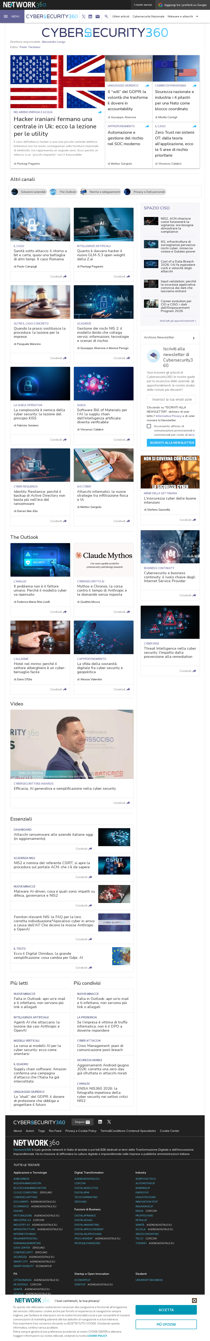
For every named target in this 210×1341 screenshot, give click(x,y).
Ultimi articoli (120, 16)
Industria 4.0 (29, 1220)
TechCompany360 (85, 1197)
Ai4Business (21, 1178)
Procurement (97, 1238)
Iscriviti (172, 442)
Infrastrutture (38, 1229)
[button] (12, 16)
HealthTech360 (145, 1197)
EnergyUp (142, 1192)
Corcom (80, 1183)
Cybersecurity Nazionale (148, 16)
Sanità (154, 1224)
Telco (146, 1238)
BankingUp (143, 1188)
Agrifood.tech (146, 1178)
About (18, 1131)
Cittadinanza (36, 1280)
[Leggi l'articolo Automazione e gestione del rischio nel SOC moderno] (128, 145)
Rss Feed (55, 1131)
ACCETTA (166, 1310)
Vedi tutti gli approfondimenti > (178, 320)
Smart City (34, 1261)
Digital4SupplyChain (87, 1234)
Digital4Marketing (86, 1224)
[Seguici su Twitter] (109, 1122)
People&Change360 (87, 1243)
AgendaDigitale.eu (87, 1178)
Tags (41, 1131)
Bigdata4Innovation (27, 1183)
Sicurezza (34, 1257)
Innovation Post (147, 1201)
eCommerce (35, 1206)
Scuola (154, 1229)
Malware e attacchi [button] (180, 16)
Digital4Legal (83, 1220)
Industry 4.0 (35, 1224)
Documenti (35, 1201)
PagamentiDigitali (26, 1238)
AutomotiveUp (145, 1183)
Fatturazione (36, 1215)
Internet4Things (25, 1234)
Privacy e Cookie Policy (80, 1131)
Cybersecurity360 (25, 1197)
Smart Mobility (33, 1266)
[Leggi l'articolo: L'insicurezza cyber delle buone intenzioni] (170, 490)
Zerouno (80, 1201)
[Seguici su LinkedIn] (100, 1122)
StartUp (93, 1284)
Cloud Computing (33, 1192)
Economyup (82, 1280)
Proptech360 (144, 1215)
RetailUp (141, 1220)
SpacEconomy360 (147, 1234)
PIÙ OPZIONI (166, 1324)
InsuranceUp (144, 1206)
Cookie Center (169, 1131)
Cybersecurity (30, 1252)
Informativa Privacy (169, 416)
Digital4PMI (81, 1192)
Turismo (155, 1243)
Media (146, 1211)
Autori (30, 1131)
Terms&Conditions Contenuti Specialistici (128, 1131)
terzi (191, 435)
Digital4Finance (85, 1215)
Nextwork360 (22, 1150)
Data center (29, 1247)
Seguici (80, 1122)
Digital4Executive (86, 1188)
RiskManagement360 (27, 1243)
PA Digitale (27, 1284)
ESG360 (18, 1211)
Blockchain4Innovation (30, 1188)
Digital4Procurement (89, 1229)
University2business (149, 1280)
